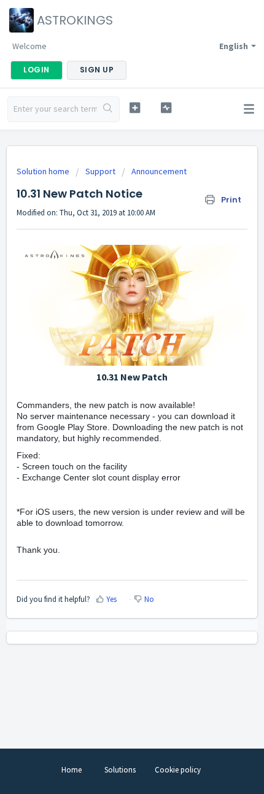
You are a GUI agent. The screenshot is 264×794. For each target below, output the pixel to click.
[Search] (108, 109)
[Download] (109, 391)
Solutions (120, 770)
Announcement (159, 171)
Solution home (44, 171)
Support (100, 171)
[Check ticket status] (166, 107)
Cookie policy (178, 770)
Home (71, 770)
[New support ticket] (135, 107)
